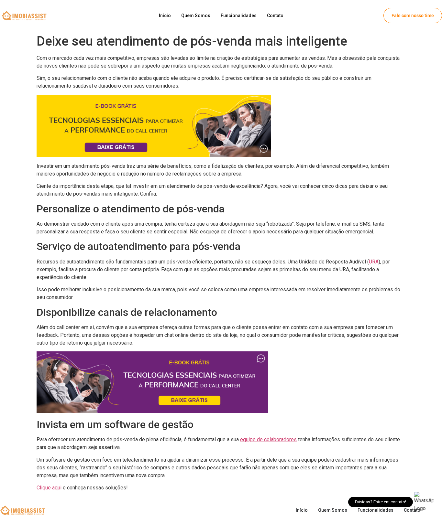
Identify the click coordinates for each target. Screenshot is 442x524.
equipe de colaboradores (268, 439)
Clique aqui (49, 488)
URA (374, 262)
